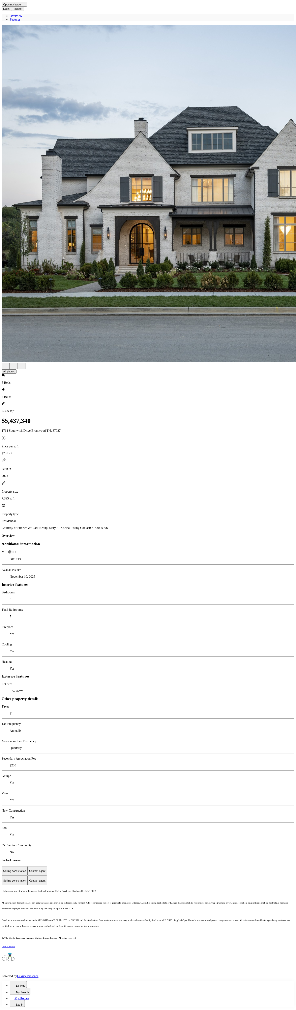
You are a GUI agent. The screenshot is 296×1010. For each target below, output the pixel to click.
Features (15, 19)
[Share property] (22, 366)
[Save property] (14, 366)
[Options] (6, 366)
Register (17, 8)
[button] (148, 194)
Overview (16, 16)
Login (6, 8)
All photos (9, 371)
